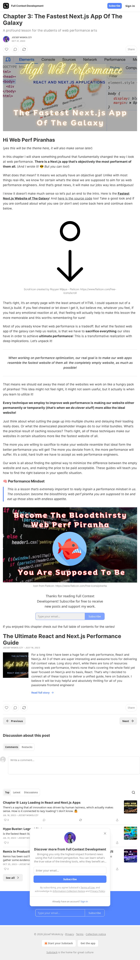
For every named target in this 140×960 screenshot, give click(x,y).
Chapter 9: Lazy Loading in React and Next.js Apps (42, 802)
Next (125, 721)
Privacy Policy (97, 891)
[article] (70, 811)
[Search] (133, 792)
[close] (105, 833)
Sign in (130, 6)
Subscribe (114, 5)
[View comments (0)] (15, 49)
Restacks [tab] (27, 747)
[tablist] (18, 747)
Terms (79, 934)
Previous (17, 721)
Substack (51, 952)
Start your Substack (60, 943)
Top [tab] (7, 792)
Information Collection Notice (69, 891)
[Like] (6, 49)
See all (10, 877)
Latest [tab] (16, 792)
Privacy (69, 934)
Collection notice (96, 934)
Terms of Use (88, 887)
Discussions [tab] (31, 792)
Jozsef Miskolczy (22, 37)
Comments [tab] (11, 747)
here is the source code (75, 198)
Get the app (88, 943)
